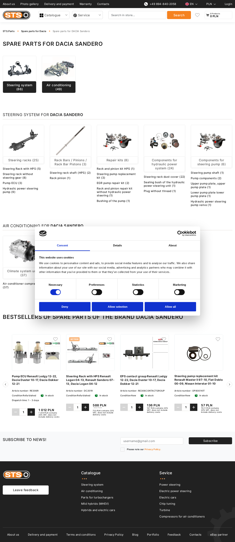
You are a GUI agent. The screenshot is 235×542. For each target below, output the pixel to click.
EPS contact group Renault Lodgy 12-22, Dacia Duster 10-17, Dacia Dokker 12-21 (143, 380)
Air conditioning (92, 491)
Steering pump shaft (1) (207, 172)
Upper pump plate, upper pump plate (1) (208, 185)
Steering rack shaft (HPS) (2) (70, 172)
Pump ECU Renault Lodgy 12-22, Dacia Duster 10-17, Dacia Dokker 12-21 (35, 380)
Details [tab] (117, 245)
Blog (135, 534)
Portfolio (153, 534)
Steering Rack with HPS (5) (22, 168)
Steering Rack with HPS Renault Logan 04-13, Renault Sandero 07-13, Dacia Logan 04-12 (90, 380)
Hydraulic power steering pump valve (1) (208, 203)
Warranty (85, 4)
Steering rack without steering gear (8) (18, 175)
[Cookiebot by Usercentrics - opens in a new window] (180, 233)
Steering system (92, 484)
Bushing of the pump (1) (113, 201)
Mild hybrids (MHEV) (95, 503)
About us (9, 4)
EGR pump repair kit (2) (113, 183)
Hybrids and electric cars (98, 510)
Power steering (169, 484)
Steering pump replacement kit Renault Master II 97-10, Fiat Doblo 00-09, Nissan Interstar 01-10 (198, 379)
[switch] (97, 292)
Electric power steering (175, 491)
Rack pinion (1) (60, 178)
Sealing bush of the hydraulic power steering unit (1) (164, 183)
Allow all (170, 306)
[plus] (31, 412)
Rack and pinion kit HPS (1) (116, 168)
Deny (65, 306)
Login (228, 4)
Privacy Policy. (152, 449)
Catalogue (52, 15)
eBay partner (219, 534)
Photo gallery (29, 4)
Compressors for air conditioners (182, 516)
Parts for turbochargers (97, 497)
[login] (55, 339)
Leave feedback (25, 490)
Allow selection (117, 306)
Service (84, 15)
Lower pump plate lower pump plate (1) (207, 194)
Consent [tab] (62, 245)
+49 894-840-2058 (163, 4)
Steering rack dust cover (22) (164, 176)
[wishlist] (197, 15)
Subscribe (210, 441)
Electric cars (167, 497)
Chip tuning (167, 503)
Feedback (174, 534)
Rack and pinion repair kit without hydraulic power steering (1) (115, 192)
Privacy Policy (113, 534)
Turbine (164, 510)
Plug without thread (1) (160, 191)
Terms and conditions (81, 534)
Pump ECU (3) (12, 183)
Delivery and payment (59, 4)
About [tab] (173, 245)
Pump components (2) (206, 178)
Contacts (103, 4)
